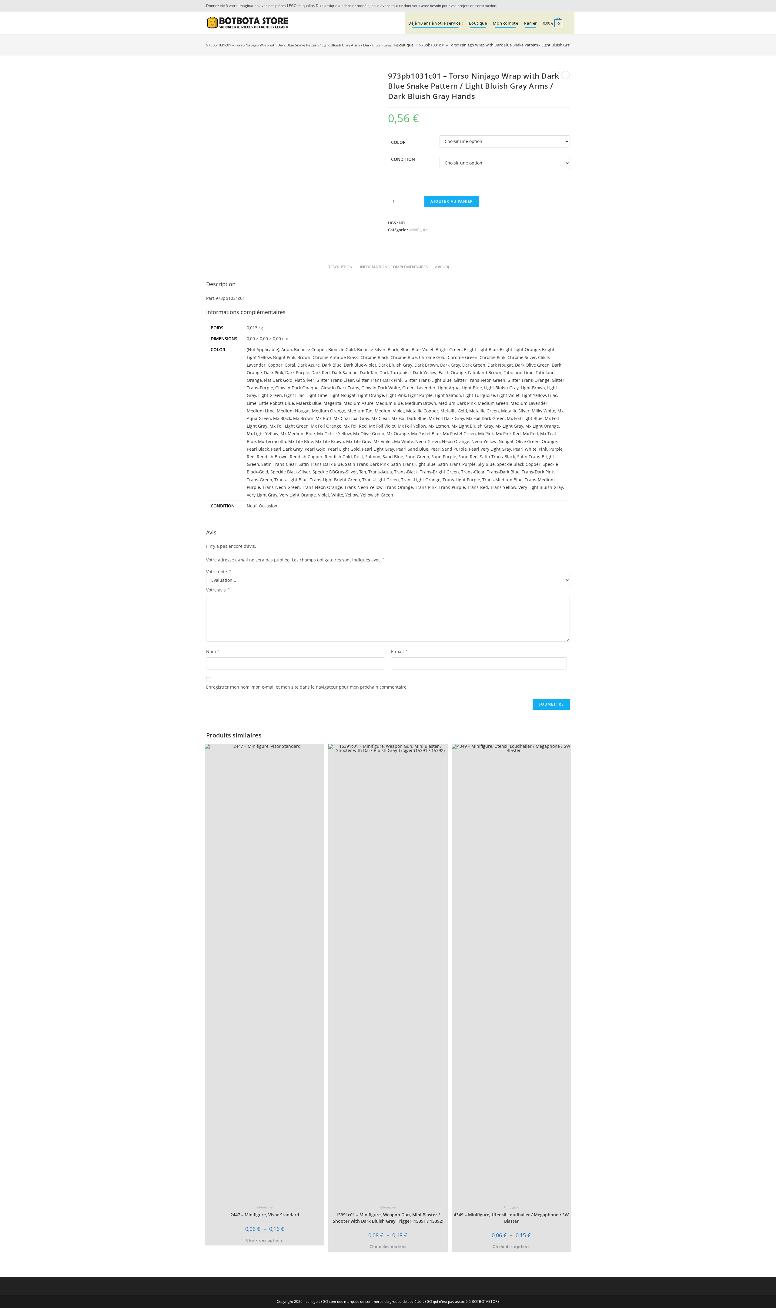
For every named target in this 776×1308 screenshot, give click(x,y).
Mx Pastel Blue (426, 433)
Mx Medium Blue (297, 433)
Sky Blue (486, 464)
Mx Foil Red (355, 426)
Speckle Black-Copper (518, 464)
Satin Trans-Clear (278, 464)
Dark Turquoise (395, 372)
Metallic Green (484, 411)
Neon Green (427, 441)
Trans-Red (477, 487)
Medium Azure (358, 403)
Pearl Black (258, 449)
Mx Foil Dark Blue (408, 418)
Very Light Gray (262, 495)
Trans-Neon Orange (322, 487)
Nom (213, 651)
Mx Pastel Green (459, 433)
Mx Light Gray (509, 426)
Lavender (426, 388)
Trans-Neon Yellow (363, 487)
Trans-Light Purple (461, 480)
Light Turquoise (479, 395)
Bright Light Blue (481, 349)
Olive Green (528, 441)
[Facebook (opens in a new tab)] (566, 6)
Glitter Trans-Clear (335, 380)
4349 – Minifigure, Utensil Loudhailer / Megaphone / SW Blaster (511, 1218)
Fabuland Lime (518, 372)
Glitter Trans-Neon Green (479, 380)
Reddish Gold (338, 456)
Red (251, 456)
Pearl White (525, 449)
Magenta (332, 403)
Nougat (506, 441)
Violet (323, 495)
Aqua (286, 349)
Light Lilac (294, 395)
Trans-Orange (399, 487)
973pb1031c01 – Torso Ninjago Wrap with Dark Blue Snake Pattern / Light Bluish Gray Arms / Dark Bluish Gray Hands (523, 45)
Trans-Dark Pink (538, 472)
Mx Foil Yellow (412, 426)
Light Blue (472, 388)
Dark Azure (308, 365)
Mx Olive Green (368, 433)
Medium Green (493, 403)
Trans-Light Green (380, 480)
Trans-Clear (473, 472)
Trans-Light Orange (420, 480)
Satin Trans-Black (497, 456)
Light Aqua (449, 388)
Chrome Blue (403, 357)
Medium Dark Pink (457, 403)
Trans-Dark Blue (503, 472)
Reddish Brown (272, 456)
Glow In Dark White (380, 388)
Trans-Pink (425, 487)
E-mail (399, 651)
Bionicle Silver (371, 349)
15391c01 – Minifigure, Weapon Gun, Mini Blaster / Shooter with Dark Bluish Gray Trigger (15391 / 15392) (388, 1218)
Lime (251, 403)
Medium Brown (420, 403)
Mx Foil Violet (382, 426)
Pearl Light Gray (378, 449)
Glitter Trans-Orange (528, 380)
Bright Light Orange (520, 349)
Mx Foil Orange (326, 426)
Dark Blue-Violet (360, 365)
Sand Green (417, 456)
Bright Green (449, 349)
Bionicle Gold (341, 349)
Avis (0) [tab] (442, 266)
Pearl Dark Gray (287, 449)
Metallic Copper (422, 411)
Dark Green (473, 365)
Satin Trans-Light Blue (413, 464)
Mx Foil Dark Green (485, 418)
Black (393, 349)
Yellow (351, 495)
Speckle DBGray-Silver (335, 472)
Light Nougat (342, 395)
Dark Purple (297, 372)
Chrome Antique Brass (335, 357)
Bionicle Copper (310, 349)
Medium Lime (261, 411)
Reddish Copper (306, 456)
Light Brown (533, 388)
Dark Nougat (500, 365)
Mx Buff (323, 418)
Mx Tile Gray (358, 441)
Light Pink (396, 395)
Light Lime (316, 395)
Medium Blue (389, 403)
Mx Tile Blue (300, 441)
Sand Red (468, 456)
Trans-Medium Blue (502, 480)
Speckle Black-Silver (290, 472)
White (337, 495)
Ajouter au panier (451, 201)
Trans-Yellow (503, 487)
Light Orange (371, 395)
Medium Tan (360, 411)
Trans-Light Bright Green (335, 480)
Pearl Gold (315, 449)
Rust (358, 456)
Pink (543, 449)
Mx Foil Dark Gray (446, 418)
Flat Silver (304, 380)
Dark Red (320, 372)
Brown (303, 357)
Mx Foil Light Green (289, 426)
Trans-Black (406, 472)
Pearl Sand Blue (412, 449)
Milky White (543, 411)
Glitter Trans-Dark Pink (379, 380)
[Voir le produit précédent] (555, 75)
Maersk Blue (308, 403)
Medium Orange (328, 411)
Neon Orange (455, 441)
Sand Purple (443, 456)
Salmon (372, 456)
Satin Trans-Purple (457, 464)
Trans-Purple (452, 487)
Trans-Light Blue (291, 480)
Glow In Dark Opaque (297, 388)
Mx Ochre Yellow (334, 433)
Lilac (552, 395)
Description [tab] (340, 266)
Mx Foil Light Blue (525, 418)
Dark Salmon (345, 372)
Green (408, 388)
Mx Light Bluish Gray (472, 426)
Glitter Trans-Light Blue (428, 380)
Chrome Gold (432, 357)
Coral (290, 365)
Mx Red (530, 433)
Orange (549, 441)
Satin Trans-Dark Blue (321, 464)
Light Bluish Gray (501, 388)
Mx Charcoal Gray (351, 418)
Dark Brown (426, 365)
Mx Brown (303, 418)
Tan (362, 472)
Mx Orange (397, 433)
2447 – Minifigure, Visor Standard (264, 1215)
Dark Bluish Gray (395, 365)
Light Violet (508, 395)
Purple (556, 449)
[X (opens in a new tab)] (559, 6)
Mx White (403, 441)
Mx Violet (382, 441)
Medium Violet (389, 411)
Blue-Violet (422, 349)
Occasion (268, 506)
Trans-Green (259, 480)
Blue (405, 349)
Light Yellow (534, 395)
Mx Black (282, 418)
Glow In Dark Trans (340, 388)
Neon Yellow (484, 441)
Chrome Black (374, 357)
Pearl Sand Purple (448, 449)
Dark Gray (450, 365)
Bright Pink (284, 357)
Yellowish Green (376, 495)
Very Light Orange (297, 495)
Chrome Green (462, 357)
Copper (275, 365)
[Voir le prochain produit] (565, 75)
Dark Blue (332, 365)
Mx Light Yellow (262, 433)
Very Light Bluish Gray (540, 487)
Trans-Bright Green (439, 472)
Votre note (218, 572)
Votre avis (218, 590)
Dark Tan (368, 372)
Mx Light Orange (542, 426)
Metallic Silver (515, 411)
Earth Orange (452, 372)
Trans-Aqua (380, 472)
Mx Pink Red (508, 433)
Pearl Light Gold (344, 449)
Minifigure (418, 229)
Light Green (270, 395)
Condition (403, 159)
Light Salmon (448, 395)
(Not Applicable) (263, 349)
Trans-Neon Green (281, 487)
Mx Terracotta (272, 441)
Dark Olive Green (532, 365)
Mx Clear (380, 418)
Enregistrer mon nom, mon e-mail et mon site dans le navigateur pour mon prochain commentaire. (307, 687)
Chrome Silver (521, 357)
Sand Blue (393, 456)
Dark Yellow (424, 372)
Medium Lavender (528, 403)
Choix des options (264, 1240)
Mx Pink (486, 433)
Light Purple (420, 395)
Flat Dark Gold (278, 380)
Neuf (252, 506)
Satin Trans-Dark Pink (367, 464)
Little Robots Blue (276, 403)
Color (398, 142)
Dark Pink (273, 372)
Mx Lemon (438, 426)
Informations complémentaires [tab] (394, 266)
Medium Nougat (293, 411)
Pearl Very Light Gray (490, 449)
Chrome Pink (492, 357)
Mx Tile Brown (329, 441)
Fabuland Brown (484, 372)
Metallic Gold (453, 411)
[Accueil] (389, 45)
